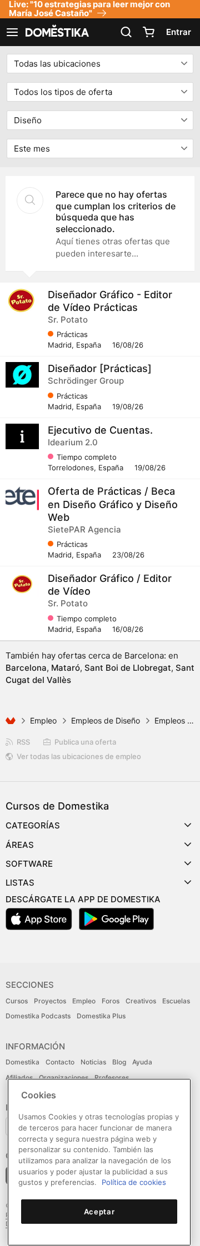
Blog (119, 1062)
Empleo (43, 720)
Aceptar (99, 1211)
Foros (110, 1001)
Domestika (22, 1062)
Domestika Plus (101, 1016)
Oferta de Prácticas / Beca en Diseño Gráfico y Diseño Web (113, 503)
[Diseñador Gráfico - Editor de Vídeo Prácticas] (22, 301)
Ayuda (142, 1062)
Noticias (93, 1062)
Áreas (20, 845)
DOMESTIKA (56, 32)
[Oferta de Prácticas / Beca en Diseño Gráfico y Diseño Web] (22, 497)
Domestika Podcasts (38, 1016)
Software (29, 863)
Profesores (111, 1077)
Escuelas (176, 1001)
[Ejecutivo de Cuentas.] (22, 436)
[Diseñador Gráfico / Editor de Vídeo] (22, 584)
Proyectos (50, 1001)
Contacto (60, 1062)
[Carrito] (148, 32)
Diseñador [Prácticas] (100, 368)
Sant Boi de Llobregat (127, 667)
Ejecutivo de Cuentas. (100, 430)
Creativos (141, 1001)
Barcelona (26, 667)
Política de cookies (134, 1182)
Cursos (17, 1001)
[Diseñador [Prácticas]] (22, 375)
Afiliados (19, 1077)
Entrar (178, 32)
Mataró (65, 667)
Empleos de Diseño (105, 720)
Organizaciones (63, 1077)
